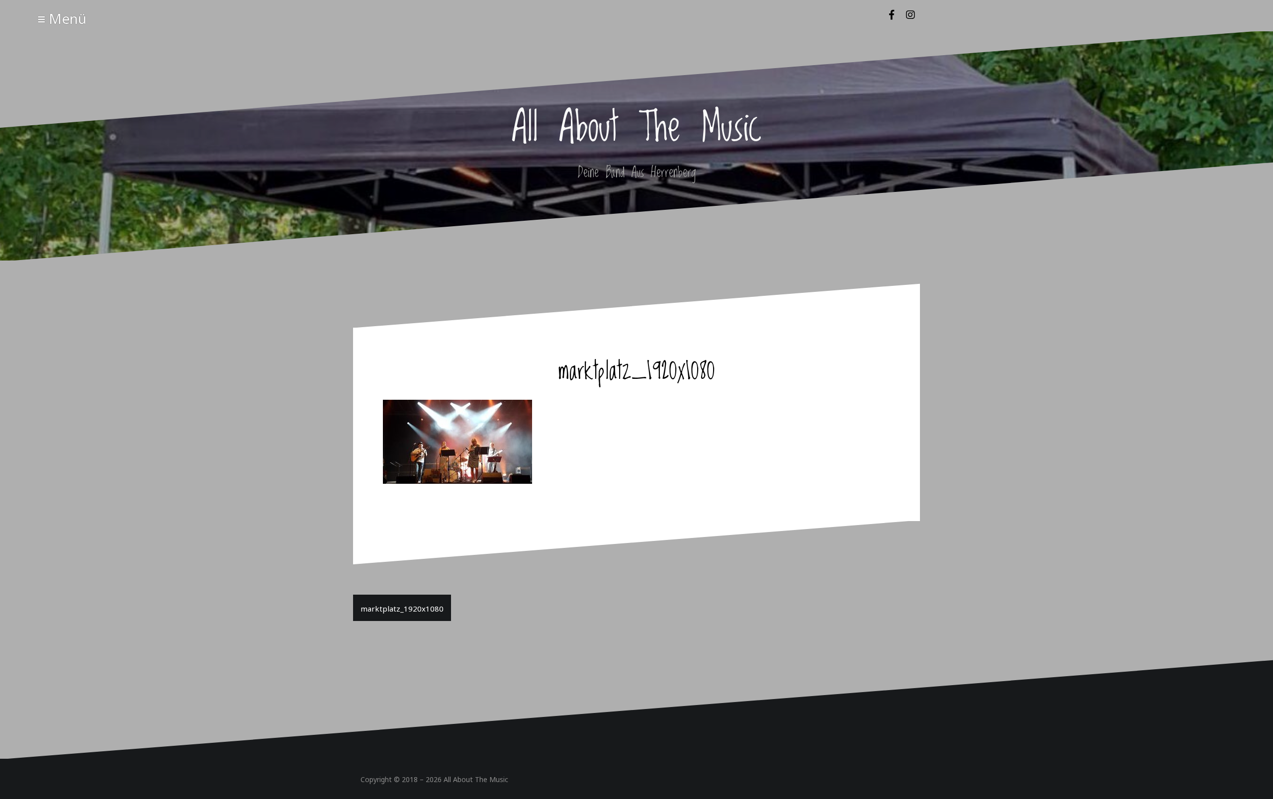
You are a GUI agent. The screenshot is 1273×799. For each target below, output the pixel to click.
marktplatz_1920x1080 (402, 608)
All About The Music (476, 779)
